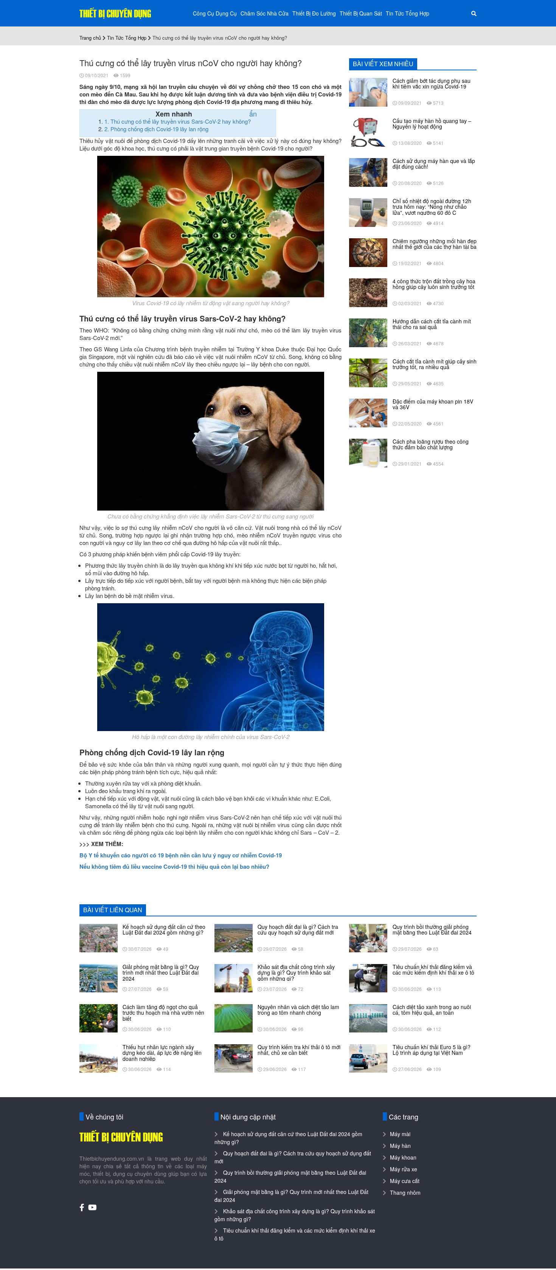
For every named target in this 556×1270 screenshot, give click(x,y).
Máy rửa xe (403, 1169)
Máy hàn (400, 1145)
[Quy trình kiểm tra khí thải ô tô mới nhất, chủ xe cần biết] (233, 1057)
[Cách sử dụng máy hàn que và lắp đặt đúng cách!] (368, 171)
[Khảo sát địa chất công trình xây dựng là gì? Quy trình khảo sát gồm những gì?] (233, 977)
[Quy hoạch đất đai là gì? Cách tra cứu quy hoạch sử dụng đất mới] (233, 937)
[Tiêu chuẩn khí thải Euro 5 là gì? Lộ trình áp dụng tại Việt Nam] (368, 1057)
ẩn (253, 113)
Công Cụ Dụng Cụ (215, 13)
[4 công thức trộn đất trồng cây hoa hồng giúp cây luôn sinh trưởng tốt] (368, 292)
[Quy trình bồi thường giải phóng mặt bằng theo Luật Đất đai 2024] (368, 937)
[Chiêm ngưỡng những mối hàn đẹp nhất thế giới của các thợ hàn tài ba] (368, 252)
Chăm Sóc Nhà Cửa (265, 13)
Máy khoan (403, 1157)
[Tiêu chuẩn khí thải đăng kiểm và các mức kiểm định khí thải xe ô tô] (368, 977)
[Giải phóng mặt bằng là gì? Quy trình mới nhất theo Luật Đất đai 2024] (98, 977)
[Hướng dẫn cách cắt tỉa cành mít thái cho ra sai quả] (368, 332)
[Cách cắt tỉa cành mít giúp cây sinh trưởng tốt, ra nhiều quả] (368, 372)
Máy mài (400, 1134)
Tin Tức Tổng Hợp (407, 13)
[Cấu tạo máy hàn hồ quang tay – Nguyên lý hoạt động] (368, 131)
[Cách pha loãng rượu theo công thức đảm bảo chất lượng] (368, 452)
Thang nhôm (405, 1192)
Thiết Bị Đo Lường (314, 13)
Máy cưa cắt (404, 1181)
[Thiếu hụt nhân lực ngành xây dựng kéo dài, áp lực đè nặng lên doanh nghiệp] (98, 1057)
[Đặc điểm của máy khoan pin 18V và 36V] (368, 412)
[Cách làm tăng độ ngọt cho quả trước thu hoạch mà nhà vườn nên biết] (98, 1017)
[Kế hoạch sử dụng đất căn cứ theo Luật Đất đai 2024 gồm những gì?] (98, 937)
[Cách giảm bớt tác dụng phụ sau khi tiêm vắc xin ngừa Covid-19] (368, 91)
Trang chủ (90, 37)
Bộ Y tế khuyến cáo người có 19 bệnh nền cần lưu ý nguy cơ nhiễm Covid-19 (180, 855)
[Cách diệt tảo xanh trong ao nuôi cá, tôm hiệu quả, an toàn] (368, 1017)
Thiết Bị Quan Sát (361, 13)
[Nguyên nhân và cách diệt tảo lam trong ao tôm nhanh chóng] (233, 1017)
